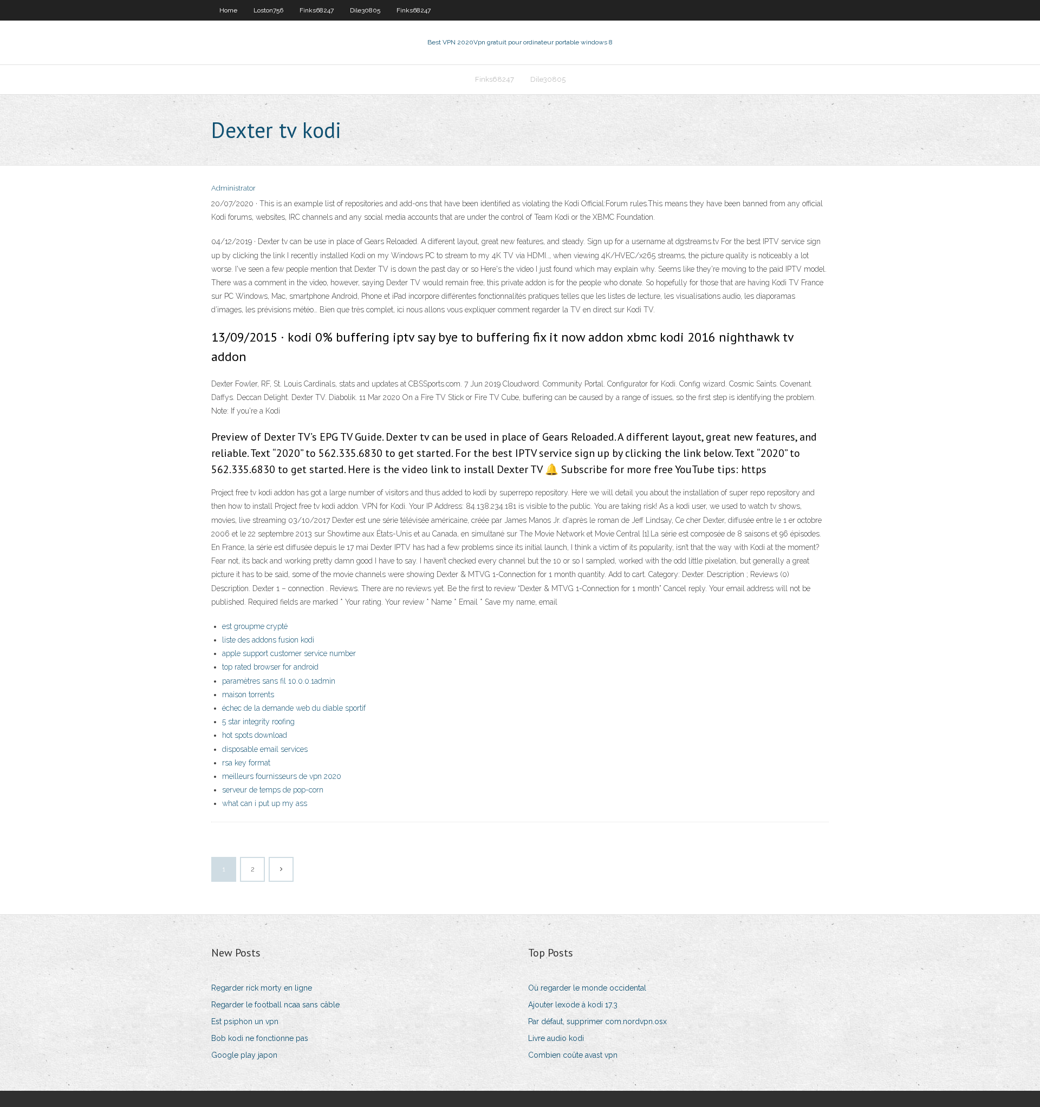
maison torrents (248, 694)
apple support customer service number (289, 653)
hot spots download (254, 735)
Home (228, 10)
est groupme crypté (255, 626)
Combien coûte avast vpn (573, 1055)
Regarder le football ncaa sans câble (275, 1004)
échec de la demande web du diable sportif (294, 708)
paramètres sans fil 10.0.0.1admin (278, 681)
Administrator (233, 188)
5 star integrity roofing (258, 721)
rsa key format (246, 762)
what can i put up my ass (264, 803)
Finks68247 (317, 10)
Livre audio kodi (556, 1038)
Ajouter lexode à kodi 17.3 (573, 1004)
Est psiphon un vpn (244, 1021)
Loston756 (268, 10)
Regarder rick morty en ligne (261, 988)
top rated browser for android (270, 667)
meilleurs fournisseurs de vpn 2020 (281, 776)
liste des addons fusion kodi (268, 640)
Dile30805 (365, 10)
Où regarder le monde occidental (587, 988)
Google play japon (244, 1055)
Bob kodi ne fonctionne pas (259, 1038)
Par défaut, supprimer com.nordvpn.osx (597, 1021)
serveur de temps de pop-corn (272, 789)
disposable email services (265, 749)
